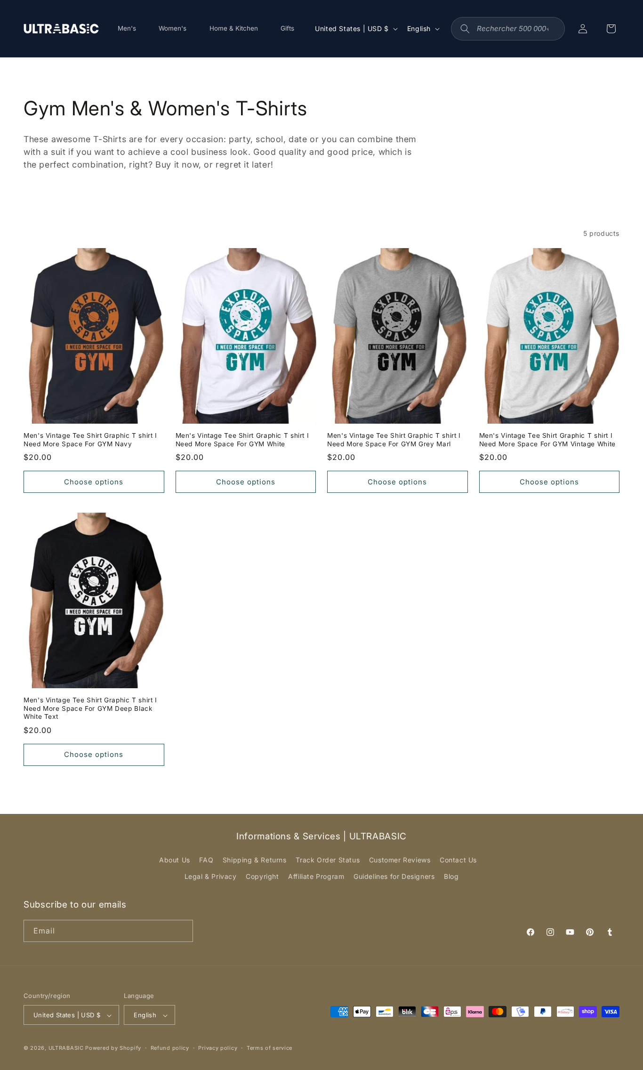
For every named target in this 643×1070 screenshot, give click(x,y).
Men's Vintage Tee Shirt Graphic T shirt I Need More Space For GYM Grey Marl (394, 440)
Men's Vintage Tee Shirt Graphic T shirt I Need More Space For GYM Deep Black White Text (90, 708)
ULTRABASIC (66, 1048)
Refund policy (170, 1048)
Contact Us (458, 860)
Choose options (93, 481)
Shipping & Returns (255, 860)
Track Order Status (328, 860)
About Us (174, 860)
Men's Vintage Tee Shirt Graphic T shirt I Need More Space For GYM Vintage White (547, 440)
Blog (451, 877)
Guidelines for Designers (394, 877)
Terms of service (269, 1048)
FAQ (206, 860)
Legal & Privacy (211, 877)
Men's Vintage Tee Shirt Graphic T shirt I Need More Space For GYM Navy (90, 440)
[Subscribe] (182, 931)
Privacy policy (217, 1048)
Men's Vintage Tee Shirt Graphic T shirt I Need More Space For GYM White (242, 440)
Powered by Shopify (113, 1048)
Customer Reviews (400, 860)
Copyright (262, 877)
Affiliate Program (316, 877)
